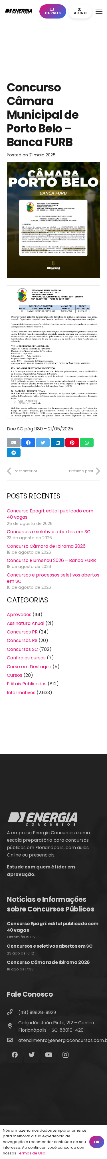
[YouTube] (48, 1055)
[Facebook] (15, 1055)
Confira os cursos (26, 658)
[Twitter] (31, 1055)
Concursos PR (22, 632)
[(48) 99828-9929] (12, 1012)
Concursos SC (22, 649)
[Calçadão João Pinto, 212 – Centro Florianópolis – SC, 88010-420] (12, 1026)
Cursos (14, 675)
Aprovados (19, 614)
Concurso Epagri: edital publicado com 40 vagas (50, 514)
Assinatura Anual (25, 623)
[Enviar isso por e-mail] (14, 442)
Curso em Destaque (29, 666)
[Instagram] (65, 1055)
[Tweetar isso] (43, 442)
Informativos (21, 692)
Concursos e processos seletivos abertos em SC (53, 578)
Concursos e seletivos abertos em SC (48, 531)
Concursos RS (22, 640)
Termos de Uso (31, 1153)
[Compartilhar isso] (28, 442)
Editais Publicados (27, 683)
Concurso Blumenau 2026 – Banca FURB (51, 560)
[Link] (20, 11)
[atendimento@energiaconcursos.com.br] (12, 1040)
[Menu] (99, 11)
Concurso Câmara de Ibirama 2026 (46, 546)
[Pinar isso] (72, 442)
